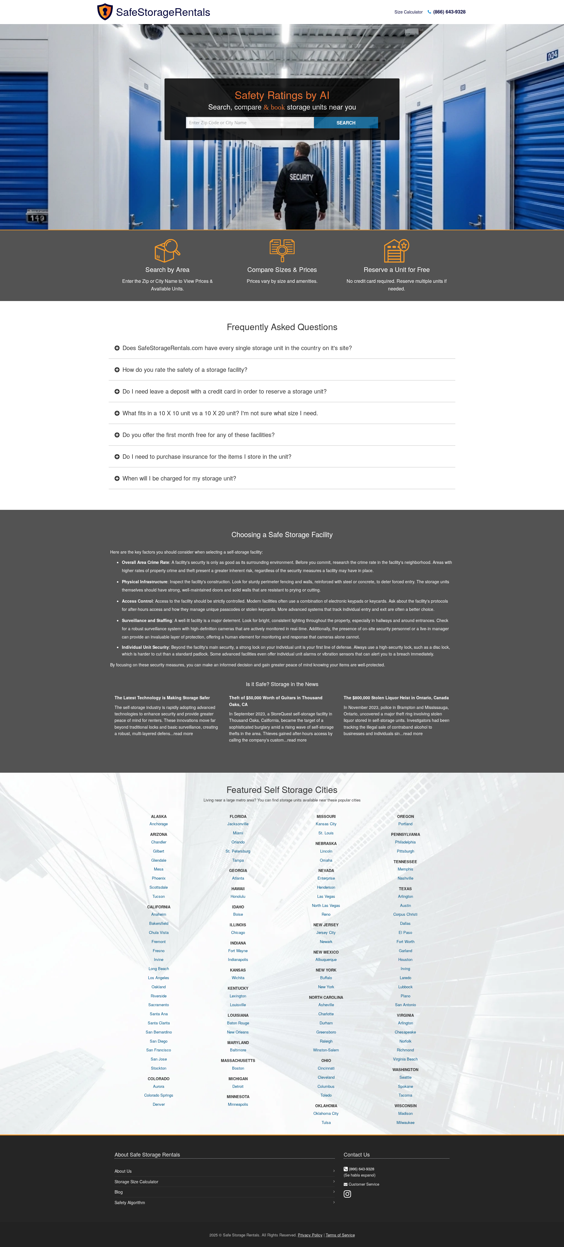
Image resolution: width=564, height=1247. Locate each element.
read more (183, 733)
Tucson (158, 896)
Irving (405, 968)
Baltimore (238, 1050)
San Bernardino (159, 1032)
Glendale (158, 860)
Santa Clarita (159, 1023)
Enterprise (326, 878)
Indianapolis (238, 959)
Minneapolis (238, 1104)
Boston (238, 1068)
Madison (405, 1113)
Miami (238, 833)
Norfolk (406, 1041)
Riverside (159, 996)
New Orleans (238, 1032)
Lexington (238, 996)
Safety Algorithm (130, 1202)
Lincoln (326, 851)
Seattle (406, 1077)
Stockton (158, 1068)
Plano (405, 996)
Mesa (158, 869)
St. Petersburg (238, 851)
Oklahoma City (326, 1113)
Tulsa (326, 1122)
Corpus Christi (405, 914)
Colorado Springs (158, 1095)
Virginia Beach (405, 1059)
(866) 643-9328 (449, 11)
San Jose (159, 1059)
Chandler (158, 842)
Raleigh (326, 1041)
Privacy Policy (310, 1235)
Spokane (405, 1086)
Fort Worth (405, 941)
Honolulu (238, 896)
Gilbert (158, 851)
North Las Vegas (326, 905)
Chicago (238, 932)
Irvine (158, 959)
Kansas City (326, 823)
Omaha (326, 860)
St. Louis (326, 833)
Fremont (159, 941)
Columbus (326, 1086)
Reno (326, 914)
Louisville (238, 1004)
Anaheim (158, 914)
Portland (405, 823)
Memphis (405, 869)
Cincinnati (326, 1068)
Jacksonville (238, 823)
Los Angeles (158, 977)
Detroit (238, 1086)
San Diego (158, 1041)
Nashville (405, 878)
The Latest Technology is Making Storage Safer (162, 697)
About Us (123, 1171)
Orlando (238, 842)
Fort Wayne (238, 950)
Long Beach (159, 968)
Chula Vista (159, 932)
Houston (405, 959)
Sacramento (158, 1004)
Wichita (238, 977)
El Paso (405, 932)
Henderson (326, 887)
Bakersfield (158, 923)
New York (326, 986)
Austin (405, 905)
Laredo (405, 977)
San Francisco (158, 1050)
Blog (119, 1192)
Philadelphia (405, 842)
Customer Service (364, 1184)
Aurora (158, 1086)
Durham (326, 1023)
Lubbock (405, 986)
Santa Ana (159, 1013)
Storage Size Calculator (136, 1181)
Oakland (159, 986)
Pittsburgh (405, 851)
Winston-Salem (326, 1050)
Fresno (158, 950)
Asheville (326, 1004)
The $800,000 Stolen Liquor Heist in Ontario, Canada (396, 697)
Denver (159, 1104)
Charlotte (326, 1013)
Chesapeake (405, 1032)
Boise (238, 914)
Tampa (238, 860)
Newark (326, 941)
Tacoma (405, 1095)
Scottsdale (159, 887)
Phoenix (159, 878)
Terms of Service (340, 1235)
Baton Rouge (238, 1023)
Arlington (405, 896)
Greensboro (326, 1032)
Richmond (405, 1050)
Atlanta (238, 878)
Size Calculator (409, 12)
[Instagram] (347, 1193)
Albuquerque (326, 959)
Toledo (326, 1095)
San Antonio (405, 1004)
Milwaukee (405, 1122)
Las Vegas (326, 896)
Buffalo (326, 977)
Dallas (405, 923)
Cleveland (326, 1077)
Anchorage (159, 823)
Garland (405, 950)
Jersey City (326, 932)
